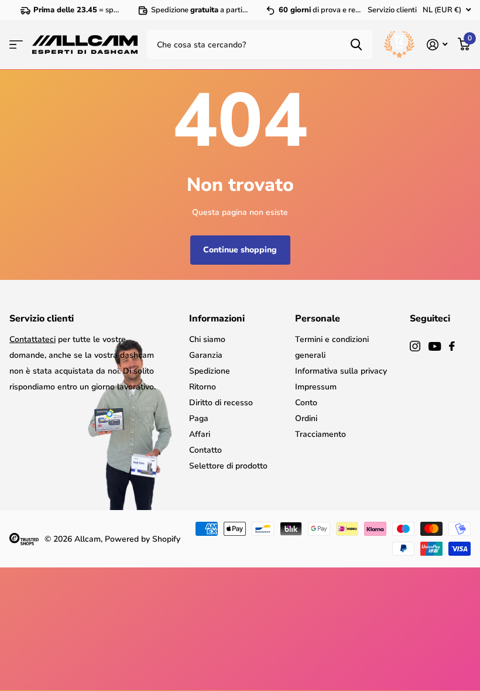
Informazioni (217, 318)
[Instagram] (415, 346)
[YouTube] (434, 346)
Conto (306, 402)
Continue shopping (240, 249)
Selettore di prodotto (228, 465)
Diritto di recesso (221, 402)
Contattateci (32, 339)
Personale (317, 318)
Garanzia (205, 355)
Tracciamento (320, 434)
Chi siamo (207, 339)
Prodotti (16, 44)
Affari (199, 434)
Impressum (316, 386)
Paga (198, 418)
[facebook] (452, 346)
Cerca (356, 44)
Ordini (306, 418)
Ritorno (202, 386)
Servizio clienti (392, 10)
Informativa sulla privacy (341, 371)
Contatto (205, 450)
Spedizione (209, 371)
